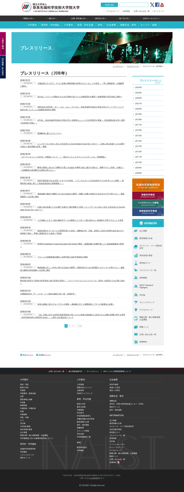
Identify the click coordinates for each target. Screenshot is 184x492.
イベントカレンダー (117, 444)
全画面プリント (45, 354)
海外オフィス (25, 457)
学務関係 (80, 410)
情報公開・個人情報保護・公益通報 (150, 318)
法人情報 (143, 230)
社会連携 (111, 24)
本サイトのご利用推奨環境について (117, 371)
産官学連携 (114, 384)
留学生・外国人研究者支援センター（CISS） (127, 403)
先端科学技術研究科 (28, 448)
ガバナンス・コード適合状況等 (150, 246)
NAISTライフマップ (84, 393)
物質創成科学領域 (140, 209)
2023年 (138, 92)
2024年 (138, 87)
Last (80, 326)
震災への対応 (115, 390)
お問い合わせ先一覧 (142, 11)
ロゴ (22, 420)
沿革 (22, 396)
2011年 (138, 156)
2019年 (138, 114)
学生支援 (80, 433)
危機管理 (80, 427)
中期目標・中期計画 (28, 408)
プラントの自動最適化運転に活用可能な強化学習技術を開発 (62, 257)
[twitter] (152, 5)
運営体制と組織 (26, 399)
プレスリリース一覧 (147, 270)
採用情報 (126, 11)
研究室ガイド (145, 262)
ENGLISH (109, 4)
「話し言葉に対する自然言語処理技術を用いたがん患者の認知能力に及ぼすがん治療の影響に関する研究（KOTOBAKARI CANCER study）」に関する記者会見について (72, 316)
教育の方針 (24, 387)
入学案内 (68, 24)
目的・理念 (24, 384)
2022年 (138, 97)
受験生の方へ (28, 18)
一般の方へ (52, 18)
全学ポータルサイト (151, 18)
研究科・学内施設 (50, 24)
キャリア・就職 (149, 24)
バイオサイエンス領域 (142, 201)
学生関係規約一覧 (84, 436)
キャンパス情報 (83, 430)
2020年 (138, 108)
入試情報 (80, 384)
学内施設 (23, 451)
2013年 (138, 146)
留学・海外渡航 (83, 424)
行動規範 (23, 414)
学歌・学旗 (24, 417)
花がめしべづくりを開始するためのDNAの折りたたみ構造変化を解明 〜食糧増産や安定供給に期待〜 (79, 96)
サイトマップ (159, 11)
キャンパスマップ (146, 302)
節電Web (143, 341)
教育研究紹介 (82, 447)
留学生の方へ (100, 18)
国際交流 (113, 400)
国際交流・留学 (128, 24)
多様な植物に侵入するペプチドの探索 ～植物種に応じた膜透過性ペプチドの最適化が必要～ (76, 304)
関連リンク (144, 326)
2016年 (138, 130)
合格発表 (80, 390)
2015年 (138, 135)
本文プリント (28, 354)
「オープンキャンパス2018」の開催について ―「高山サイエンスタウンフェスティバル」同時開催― (63, 156)
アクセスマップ (113, 11)
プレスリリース (133, 66)
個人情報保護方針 (75, 371)
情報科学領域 (138, 193)
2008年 (138, 172)
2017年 (138, 124)
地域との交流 (115, 387)
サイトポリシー (93, 371)
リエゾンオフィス (27, 454)
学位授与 (80, 412)
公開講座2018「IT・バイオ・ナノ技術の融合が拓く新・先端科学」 (48, 293)
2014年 (138, 140)
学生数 (22, 402)
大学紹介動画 (25, 426)
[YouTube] (162, 5)
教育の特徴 (81, 406)
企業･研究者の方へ (79, 18)
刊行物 (142, 295)
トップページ (118, 66)
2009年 (138, 167)
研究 (100, 24)
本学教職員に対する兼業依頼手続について (36, 438)
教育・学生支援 (85, 24)
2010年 (138, 162)
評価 (22, 411)
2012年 (138, 151)
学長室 (22, 390)
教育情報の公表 (146, 238)
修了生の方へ (124, 18)
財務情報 (23, 405)
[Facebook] (157, 5)
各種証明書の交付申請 (85, 418)
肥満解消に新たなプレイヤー (49, 133)
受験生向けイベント (84, 387)
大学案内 (32, 24)
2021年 (138, 103)
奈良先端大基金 (146, 255)
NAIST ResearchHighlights (146, 286)
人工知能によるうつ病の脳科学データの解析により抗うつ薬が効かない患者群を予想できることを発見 (80, 220)
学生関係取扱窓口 (84, 415)
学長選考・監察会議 (28, 393)
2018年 (138, 119)
